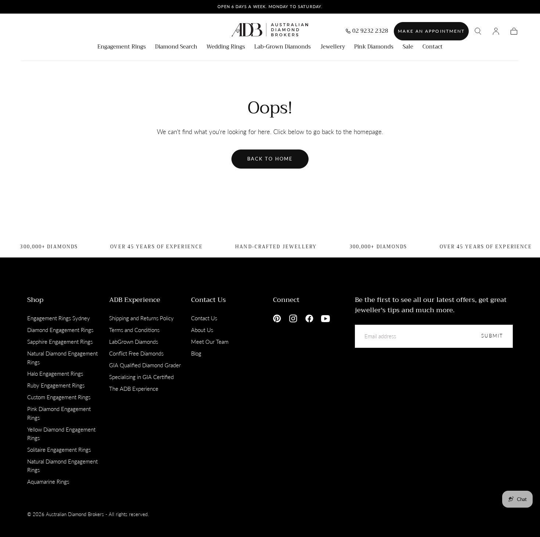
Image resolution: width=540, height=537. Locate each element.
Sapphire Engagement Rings (60, 341)
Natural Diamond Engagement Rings (62, 357)
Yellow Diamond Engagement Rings (61, 434)
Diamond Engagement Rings (60, 330)
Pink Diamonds (373, 47)
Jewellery (332, 47)
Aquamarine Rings (48, 481)
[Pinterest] (277, 318)
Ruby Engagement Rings (55, 385)
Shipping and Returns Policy (141, 318)
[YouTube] (325, 318)
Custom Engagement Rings (58, 397)
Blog (196, 353)
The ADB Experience (133, 388)
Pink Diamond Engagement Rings (59, 413)
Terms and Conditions (134, 330)
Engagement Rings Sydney (58, 318)
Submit (492, 336)
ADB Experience (134, 300)
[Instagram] (293, 318)
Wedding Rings (225, 47)
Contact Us (208, 300)
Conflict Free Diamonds (136, 353)
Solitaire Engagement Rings (59, 449)
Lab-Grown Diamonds (282, 47)
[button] (478, 31)
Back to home (270, 159)
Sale (408, 47)
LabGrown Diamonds (133, 341)
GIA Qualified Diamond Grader (145, 365)
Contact (432, 47)
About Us (202, 330)
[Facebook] (309, 318)
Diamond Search (176, 47)
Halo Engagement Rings (55, 373)
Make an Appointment (431, 31)
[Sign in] (496, 31)
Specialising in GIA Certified (141, 377)
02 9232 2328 (370, 32)
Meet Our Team (209, 341)
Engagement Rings (121, 47)
